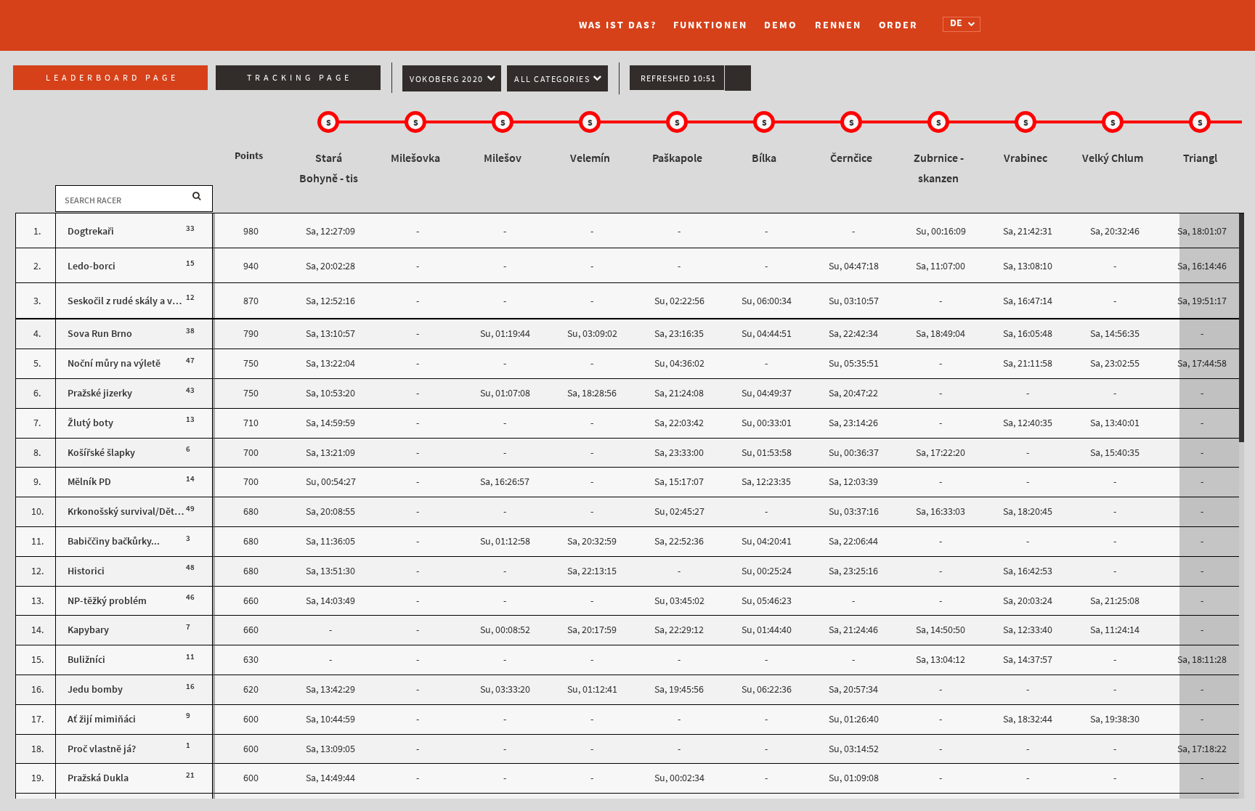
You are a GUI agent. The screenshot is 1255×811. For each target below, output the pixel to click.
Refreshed (678, 78)
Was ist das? (618, 25)
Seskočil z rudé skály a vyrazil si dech (148, 301)
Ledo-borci (91, 266)
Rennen (838, 25)
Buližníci (86, 660)
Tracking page (299, 77)
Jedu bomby (95, 689)
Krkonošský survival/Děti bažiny (138, 511)
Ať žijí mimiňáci (102, 719)
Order (899, 25)
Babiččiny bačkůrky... (114, 541)
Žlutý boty (90, 423)
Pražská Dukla (98, 778)
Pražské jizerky (100, 393)
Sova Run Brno (100, 334)
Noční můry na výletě (114, 363)
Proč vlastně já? (102, 749)
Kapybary (88, 630)
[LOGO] (340, 18)
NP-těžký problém (107, 601)
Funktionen (710, 25)
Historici (86, 571)
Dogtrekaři (91, 231)
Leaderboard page (112, 77)
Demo (780, 25)
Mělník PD (89, 482)
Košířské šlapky (101, 453)
